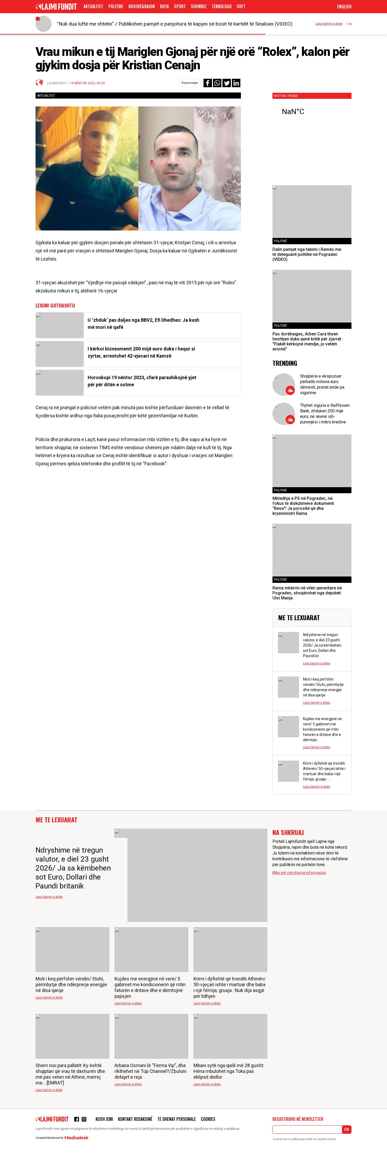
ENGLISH (344, 6)
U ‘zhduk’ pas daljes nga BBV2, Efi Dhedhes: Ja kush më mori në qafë (143, 323)
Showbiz (198, 6)
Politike (115, 6)
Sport (180, 6)
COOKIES (208, 1119)
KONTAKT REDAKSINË (135, 1119)
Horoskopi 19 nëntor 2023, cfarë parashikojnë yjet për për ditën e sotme (142, 381)
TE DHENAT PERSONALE (176, 1119)
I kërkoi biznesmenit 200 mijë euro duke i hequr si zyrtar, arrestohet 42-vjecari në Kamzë (141, 352)
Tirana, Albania (311, 112)
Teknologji (221, 6)
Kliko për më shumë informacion (299, 873)
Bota (164, 6)
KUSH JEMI (104, 1119)
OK (346, 1129)
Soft (241, 6)
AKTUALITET (93, 6)
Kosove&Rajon (141, 6)
